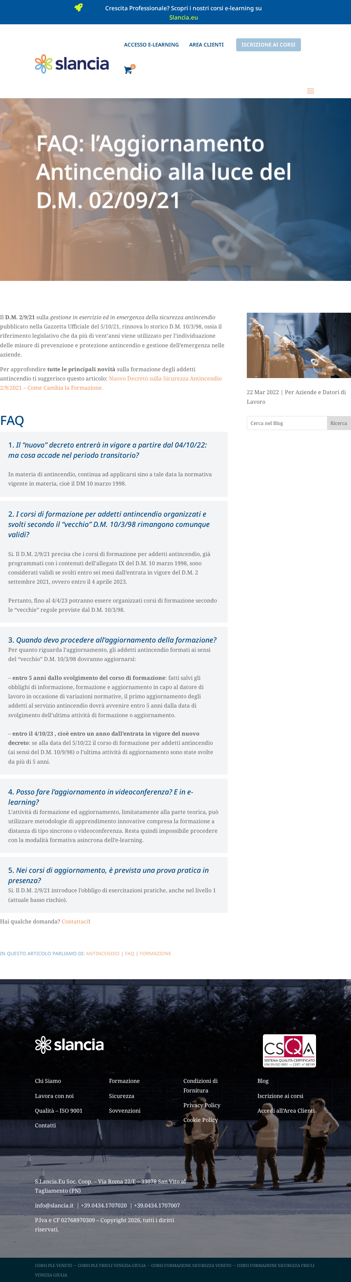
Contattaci (75, 921)
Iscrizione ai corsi (280, 1096)
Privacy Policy (201, 1105)
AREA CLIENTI (206, 44)
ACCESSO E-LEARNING (151, 44)
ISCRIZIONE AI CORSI (268, 44)
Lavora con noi (54, 1096)
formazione (155, 953)
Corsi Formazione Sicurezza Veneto (191, 1265)
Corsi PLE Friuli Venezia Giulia (112, 1265)
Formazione (124, 1081)
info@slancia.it (54, 1205)
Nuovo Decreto (129, 378)
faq (129, 953)
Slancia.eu (183, 17)
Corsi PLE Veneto (53, 1265)
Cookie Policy (200, 1120)
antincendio (103, 953)
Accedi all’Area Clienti (286, 1110)
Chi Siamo (48, 1081)
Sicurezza (121, 1096)
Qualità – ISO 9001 (59, 1110)
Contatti (45, 1125)
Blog (263, 1081)
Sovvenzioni (125, 1110)
